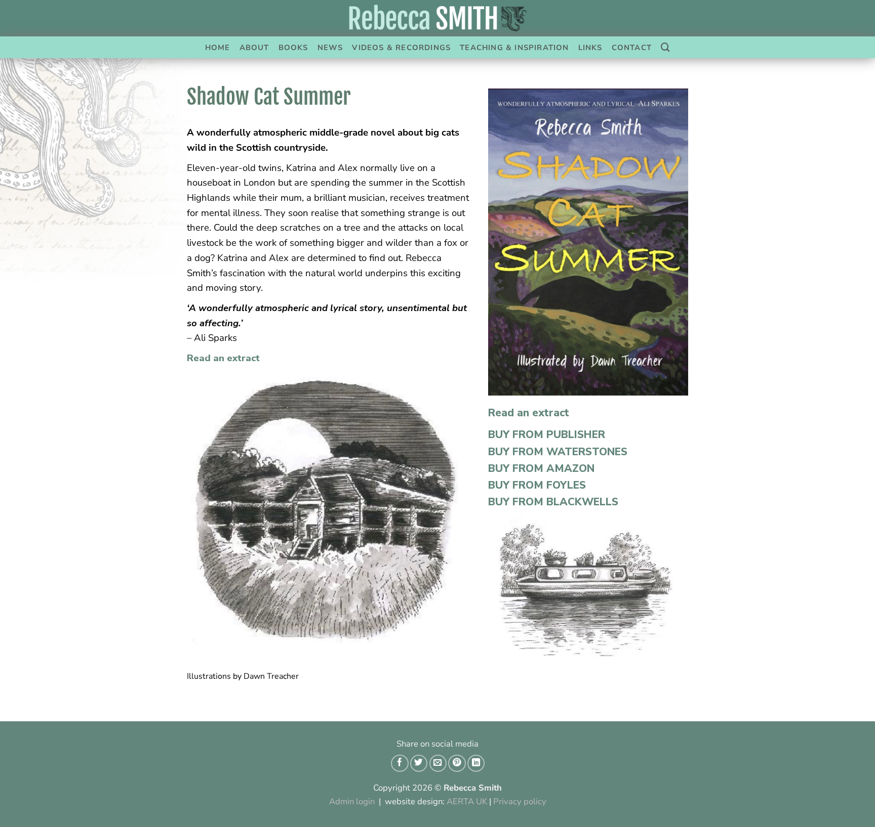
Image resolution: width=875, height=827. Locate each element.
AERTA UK (467, 801)
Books (293, 47)
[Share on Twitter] (418, 763)
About (254, 47)
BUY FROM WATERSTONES (557, 452)
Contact (632, 47)
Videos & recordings (401, 47)
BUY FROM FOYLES (537, 485)
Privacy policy (519, 801)
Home (217, 47)
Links (590, 47)
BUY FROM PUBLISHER (546, 434)
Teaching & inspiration (514, 47)
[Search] (665, 47)
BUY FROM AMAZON (541, 468)
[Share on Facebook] (399, 763)
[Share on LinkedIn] (476, 763)
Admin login (352, 801)
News (330, 47)
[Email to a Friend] (438, 763)
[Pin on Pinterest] (456, 763)
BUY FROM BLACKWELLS (553, 502)
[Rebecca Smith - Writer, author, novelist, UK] (437, 18)
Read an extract (223, 358)
